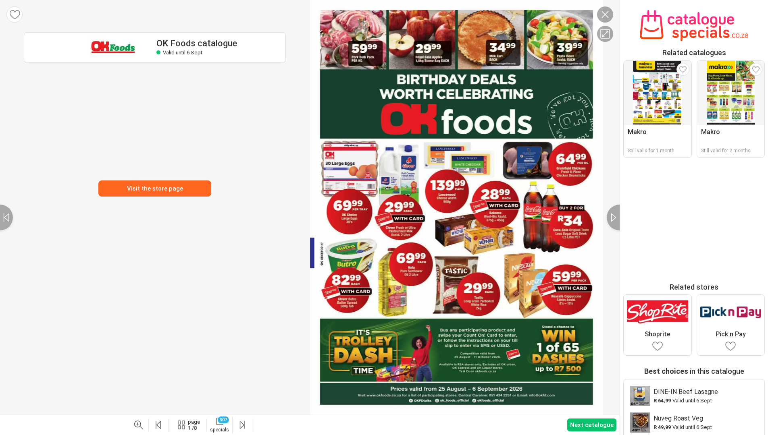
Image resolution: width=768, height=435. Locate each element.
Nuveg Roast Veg (678, 418)
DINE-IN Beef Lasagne (686, 392)
